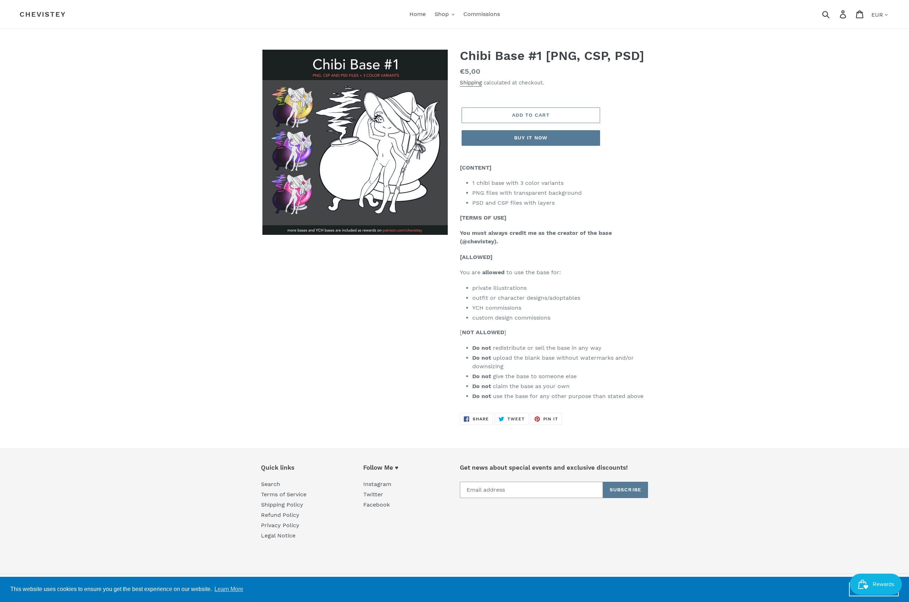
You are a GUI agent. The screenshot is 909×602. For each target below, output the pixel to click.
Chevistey (43, 14)
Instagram (377, 484)
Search (270, 484)
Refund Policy (280, 515)
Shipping (471, 82)
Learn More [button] (228, 589)
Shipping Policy (282, 504)
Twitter (373, 494)
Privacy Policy (280, 525)
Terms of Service (283, 494)
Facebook (376, 504)
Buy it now (531, 137)
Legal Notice (278, 535)
